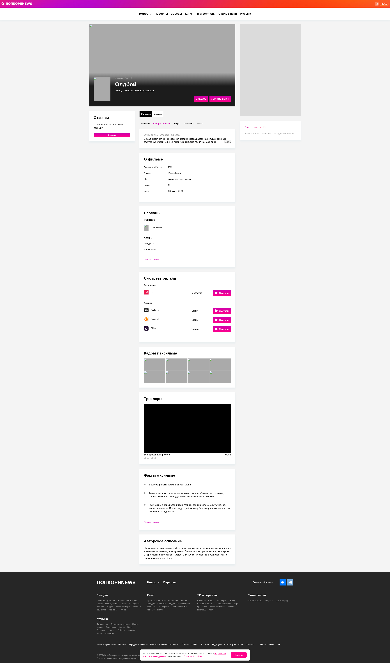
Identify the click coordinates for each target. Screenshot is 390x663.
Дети (124, 604)
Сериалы (201, 601)
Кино (188, 13)
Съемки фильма (179, 607)
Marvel (160, 610)
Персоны (161, 13)
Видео (110, 607)
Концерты (109, 633)
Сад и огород (282, 601)
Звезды (176, 13)
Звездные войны (217, 607)
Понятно (238, 655)
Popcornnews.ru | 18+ (255, 127)
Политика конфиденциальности (277, 133)
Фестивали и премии (177, 601)
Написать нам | (253, 133)
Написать (112, 135)
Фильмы (119, 78)
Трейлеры (151, 607)
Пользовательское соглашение (164, 644)
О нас (241, 644)
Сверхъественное (223, 604)
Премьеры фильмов (106, 601)
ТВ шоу (232, 601)
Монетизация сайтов (106, 644)
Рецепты (269, 601)
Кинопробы (164, 607)
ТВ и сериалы (205, 13)
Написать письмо (266, 644)
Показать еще (151, 259)
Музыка (245, 13)
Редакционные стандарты (224, 644)
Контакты (250, 644)
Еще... (227, 142)
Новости (145, 13)
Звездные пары (123, 607)
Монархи (113, 610)
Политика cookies (190, 644)
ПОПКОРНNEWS (116, 582)
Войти (384, 4)
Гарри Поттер (183, 604)
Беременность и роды (128, 601)
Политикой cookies (193, 656)
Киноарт (150, 610)
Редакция (205, 644)
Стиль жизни (227, 13)
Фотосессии (102, 624)
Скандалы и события (156, 604)
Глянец (123, 610)
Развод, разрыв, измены (108, 604)
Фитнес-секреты (255, 601)
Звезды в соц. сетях (106, 630)
